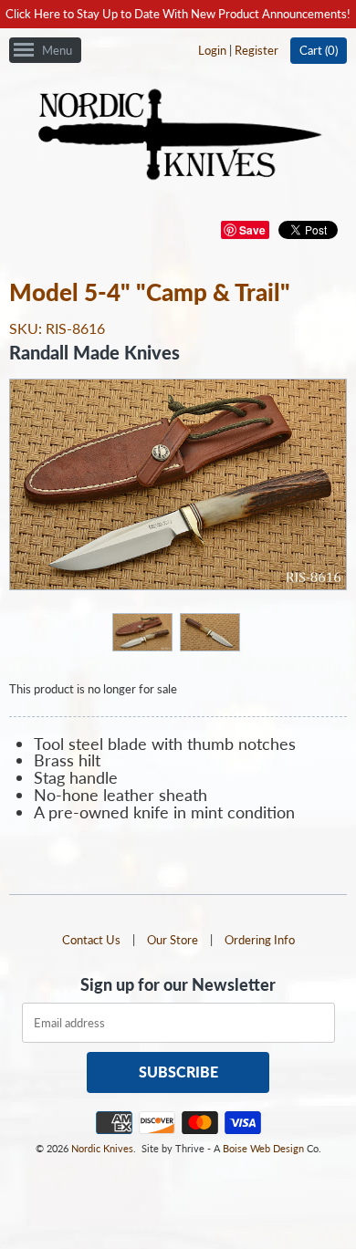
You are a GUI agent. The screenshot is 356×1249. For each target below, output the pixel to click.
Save (252, 230)
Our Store (172, 939)
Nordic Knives (102, 1148)
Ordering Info (260, 939)
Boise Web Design (263, 1148)
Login (212, 50)
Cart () (318, 50)
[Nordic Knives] (178, 136)
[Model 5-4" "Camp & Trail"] (141, 631)
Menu (57, 50)
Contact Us (91, 939)
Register (256, 50)
